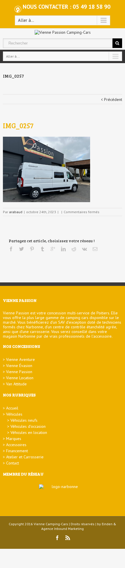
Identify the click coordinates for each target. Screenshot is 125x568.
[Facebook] (11, 249)
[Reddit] (74, 249)
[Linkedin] (63, 249)
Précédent (113, 99)
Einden (107, 524)
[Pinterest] (32, 249)
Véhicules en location (28, 432)
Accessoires (16, 444)
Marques (13, 438)
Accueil (12, 408)
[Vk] (84, 249)
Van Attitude (16, 384)
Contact (12, 463)
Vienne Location (19, 377)
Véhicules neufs (24, 420)
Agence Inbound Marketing (62, 528)
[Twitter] (21, 249)
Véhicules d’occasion (28, 426)
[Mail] (95, 249)
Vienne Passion (19, 371)
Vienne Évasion (19, 365)
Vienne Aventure (20, 359)
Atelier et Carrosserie (25, 457)
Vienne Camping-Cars (51, 524)
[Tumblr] (42, 249)
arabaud (15, 212)
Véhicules (14, 414)
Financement (17, 450)
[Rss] (67, 537)
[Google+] (53, 249)
